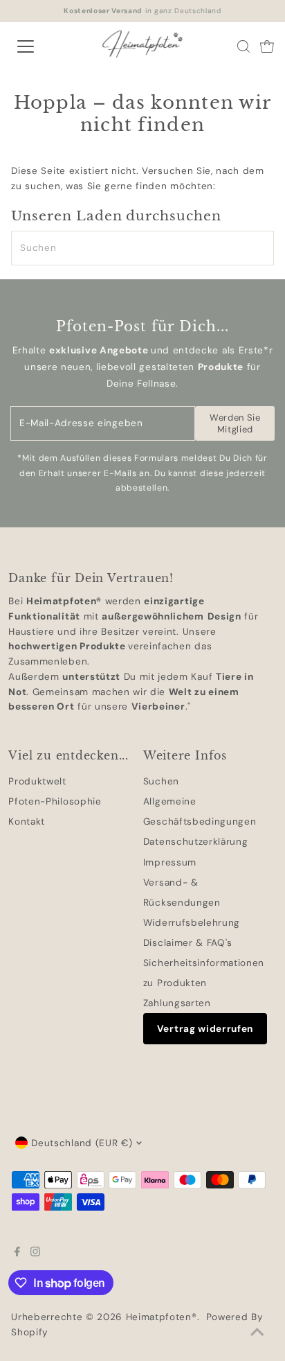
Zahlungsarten (177, 1003)
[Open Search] (243, 46)
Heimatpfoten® (161, 1317)
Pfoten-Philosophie (54, 801)
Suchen (161, 781)
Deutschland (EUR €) (81, 1143)
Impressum (169, 862)
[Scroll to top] (257, 1333)
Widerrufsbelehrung (191, 923)
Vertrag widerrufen (205, 1029)
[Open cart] (267, 46)
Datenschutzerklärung (195, 842)
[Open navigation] (39, 46)
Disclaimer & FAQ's (187, 943)
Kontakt (26, 821)
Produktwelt (37, 781)
